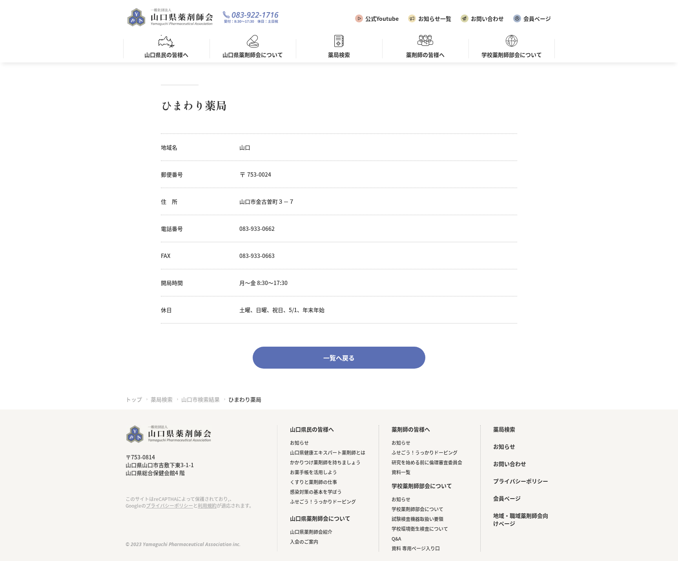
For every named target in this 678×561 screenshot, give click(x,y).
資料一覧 (401, 472)
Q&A (396, 538)
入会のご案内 (304, 541)
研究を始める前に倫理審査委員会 (427, 462)
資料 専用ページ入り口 (416, 548)
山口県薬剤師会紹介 (311, 531)
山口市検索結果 (200, 399)
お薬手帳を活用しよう (313, 472)
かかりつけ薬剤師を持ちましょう (325, 462)
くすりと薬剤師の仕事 (313, 482)
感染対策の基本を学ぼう (316, 491)
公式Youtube (382, 18)
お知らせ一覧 (434, 18)
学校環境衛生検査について (420, 528)
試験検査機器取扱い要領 (417, 518)
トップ (134, 399)
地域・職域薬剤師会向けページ (520, 519)
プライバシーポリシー (169, 505)
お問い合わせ (487, 18)
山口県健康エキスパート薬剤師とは (327, 452)
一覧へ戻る (339, 357)
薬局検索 (162, 399)
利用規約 (207, 505)
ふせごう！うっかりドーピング (323, 501)
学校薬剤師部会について (417, 509)
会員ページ (537, 18)
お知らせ (299, 442)
